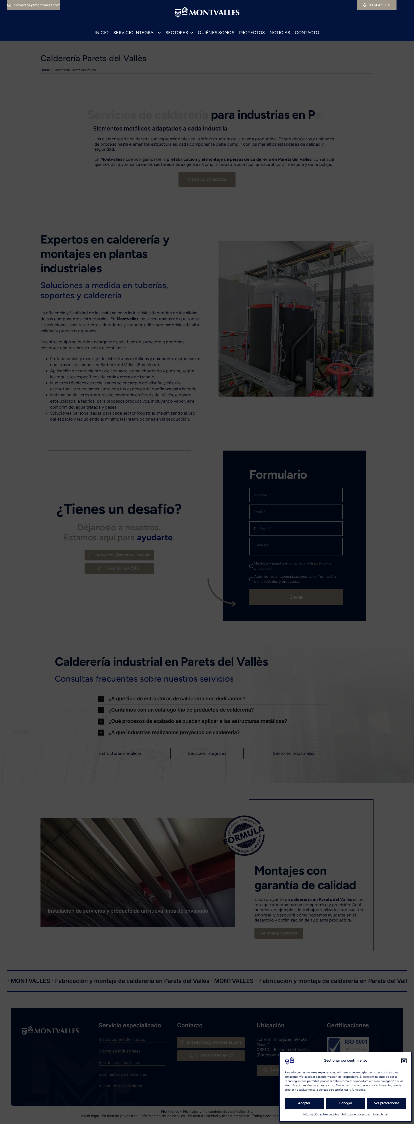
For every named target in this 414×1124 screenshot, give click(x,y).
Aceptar (304, 1103)
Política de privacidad (355, 1114)
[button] (404, 1060)
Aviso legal (380, 1114)
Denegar (345, 1103)
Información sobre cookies (321, 1114)
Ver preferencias (387, 1103)
